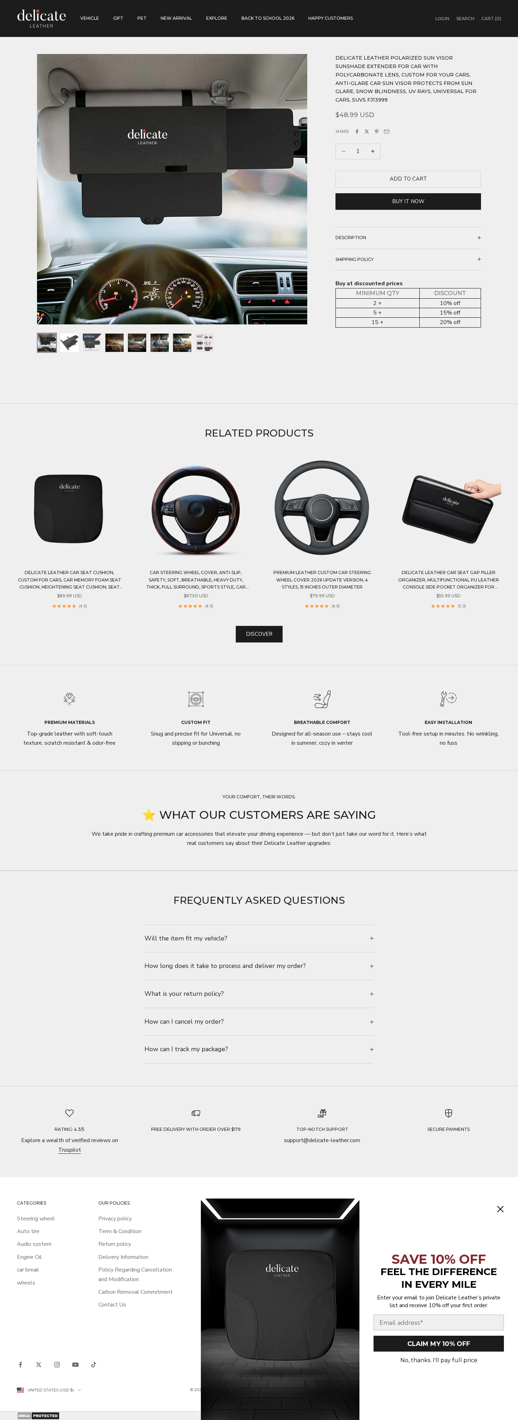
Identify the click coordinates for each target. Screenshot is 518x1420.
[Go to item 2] (69, 343)
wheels (26, 1283)
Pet (142, 18)
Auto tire (28, 1231)
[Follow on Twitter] (38, 1364)
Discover (259, 634)
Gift (118, 18)
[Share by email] (386, 131)
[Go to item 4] (114, 343)
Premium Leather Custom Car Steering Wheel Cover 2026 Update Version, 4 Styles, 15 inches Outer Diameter (322, 580)
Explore (216, 18)
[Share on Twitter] (367, 131)
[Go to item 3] (92, 343)
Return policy (114, 1244)
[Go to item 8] (205, 343)
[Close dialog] (500, 1209)
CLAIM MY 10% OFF (438, 1344)
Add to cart (408, 178)
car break (28, 1270)
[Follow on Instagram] (57, 1364)
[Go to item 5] (137, 343)
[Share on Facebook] (357, 131)
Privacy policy (115, 1219)
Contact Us (112, 1305)
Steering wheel (36, 1219)
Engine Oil (29, 1257)
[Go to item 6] (159, 343)
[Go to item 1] (47, 343)
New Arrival (176, 18)
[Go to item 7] (182, 343)
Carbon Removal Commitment (135, 1292)
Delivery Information (123, 1257)
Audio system (34, 1244)
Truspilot (69, 1150)
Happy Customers (330, 18)
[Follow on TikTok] (93, 1364)
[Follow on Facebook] (20, 1364)
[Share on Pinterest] (377, 131)
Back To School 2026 (267, 18)
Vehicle (89, 18)
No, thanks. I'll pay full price (438, 1360)
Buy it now (408, 201)
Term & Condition (119, 1231)
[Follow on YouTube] (75, 1364)
